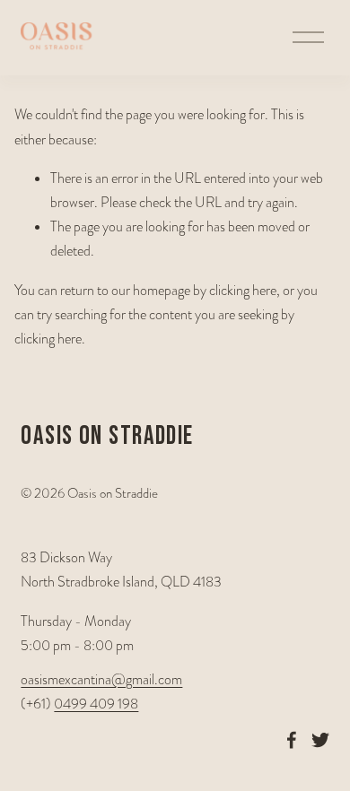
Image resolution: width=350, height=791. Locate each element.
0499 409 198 (96, 704)
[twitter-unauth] (320, 740)
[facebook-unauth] (292, 740)
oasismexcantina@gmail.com (101, 680)
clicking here (242, 290)
